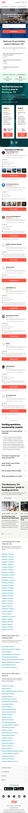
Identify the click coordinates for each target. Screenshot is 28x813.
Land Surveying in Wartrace (9, 712)
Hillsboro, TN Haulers (7, 595)
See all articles (8, 498)
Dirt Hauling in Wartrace (8, 646)
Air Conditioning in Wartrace (9, 722)
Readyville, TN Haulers (8, 588)
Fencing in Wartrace (7, 706)
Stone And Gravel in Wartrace (9, 667)
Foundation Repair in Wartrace (9, 761)
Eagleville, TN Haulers (7, 601)
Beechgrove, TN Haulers (8, 562)
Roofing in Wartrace (7, 717)
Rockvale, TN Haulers (7, 590)
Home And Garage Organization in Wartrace (13, 659)
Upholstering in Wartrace (8, 735)
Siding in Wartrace (6, 688)
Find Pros (14, 31)
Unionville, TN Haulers (7, 569)
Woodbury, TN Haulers (7, 622)
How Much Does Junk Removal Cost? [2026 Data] (10, 517)
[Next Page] (25, 418)
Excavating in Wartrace (8, 704)
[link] (4, 129)
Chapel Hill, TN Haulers (8, 593)
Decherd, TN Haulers (7, 606)
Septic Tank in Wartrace (8, 719)
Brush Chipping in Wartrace (9, 665)
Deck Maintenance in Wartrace (9, 733)
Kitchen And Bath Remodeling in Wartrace (12, 691)
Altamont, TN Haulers (7, 627)
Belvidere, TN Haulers (7, 619)
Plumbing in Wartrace (7, 696)
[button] (4, 170)
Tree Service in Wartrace (8, 686)
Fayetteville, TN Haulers (8, 608)
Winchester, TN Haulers (8, 582)
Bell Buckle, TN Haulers (8, 556)
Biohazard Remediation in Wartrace (11, 662)
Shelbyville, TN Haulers (8, 554)
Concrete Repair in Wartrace (9, 709)
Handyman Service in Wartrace (10, 701)
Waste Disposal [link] (5, 6)
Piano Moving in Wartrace (8, 727)
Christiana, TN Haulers (7, 564)
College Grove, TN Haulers (8, 616)
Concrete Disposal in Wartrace (9, 657)
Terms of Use (10, 805)
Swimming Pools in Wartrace (9, 699)
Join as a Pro (18, 2)
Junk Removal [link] (13, 6)
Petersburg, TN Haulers (8, 585)
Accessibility (14, 807)
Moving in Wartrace (7, 652)
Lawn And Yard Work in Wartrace (10, 725)
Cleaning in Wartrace (7, 730)
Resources (4, 776)
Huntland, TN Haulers (7, 629)
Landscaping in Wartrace (8, 693)
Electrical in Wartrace (7, 714)
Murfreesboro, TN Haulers (8, 580)
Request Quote (14, 175)
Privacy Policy (18, 805)
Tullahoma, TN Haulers (8, 559)
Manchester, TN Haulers (8, 572)
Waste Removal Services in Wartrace (11, 649)
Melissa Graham (6, 513)
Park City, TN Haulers (7, 611)
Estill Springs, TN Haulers (8, 575)
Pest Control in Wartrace (8, 759)
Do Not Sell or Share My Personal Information (14, 810)
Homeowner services (6, 767)
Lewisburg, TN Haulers (7, 598)
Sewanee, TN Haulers (7, 624)
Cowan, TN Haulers (7, 614)
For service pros (5, 771)
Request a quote (8, 134)
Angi (22, 513)
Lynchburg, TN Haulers (8, 567)
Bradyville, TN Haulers (7, 577)
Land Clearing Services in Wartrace (11, 654)
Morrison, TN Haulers (7, 603)
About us (4, 780)
